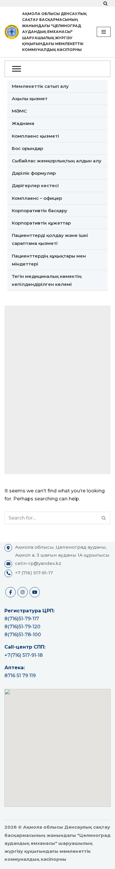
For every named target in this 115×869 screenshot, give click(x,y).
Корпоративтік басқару (39, 210)
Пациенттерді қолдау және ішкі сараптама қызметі (50, 239)
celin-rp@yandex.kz (38, 563)
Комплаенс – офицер (37, 198)
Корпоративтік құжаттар (41, 223)
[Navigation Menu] (104, 32)
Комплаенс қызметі (35, 136)
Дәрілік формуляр (34, 173)
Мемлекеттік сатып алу (40, 86)
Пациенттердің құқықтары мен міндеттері (49, 260)
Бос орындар (27, 148)
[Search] (105, 3)
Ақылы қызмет (29, 98)
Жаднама (23, 123)
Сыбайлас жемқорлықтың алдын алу (56, 161)
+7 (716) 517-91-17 (34, 573)
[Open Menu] (57, 68)
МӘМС (19, 111)
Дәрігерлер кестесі (35, 185)
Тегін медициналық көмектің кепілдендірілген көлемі (47, 280)
